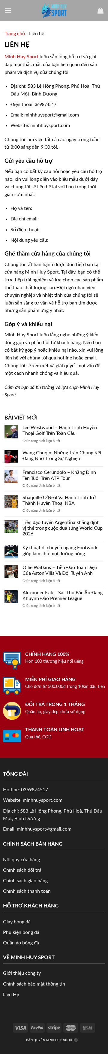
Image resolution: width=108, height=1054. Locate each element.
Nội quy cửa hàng (21, 859)
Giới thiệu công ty (22, 973)
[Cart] (101, 10)
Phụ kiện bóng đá (21, 932)
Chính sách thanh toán (27, 891)
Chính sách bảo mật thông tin (34, 984)
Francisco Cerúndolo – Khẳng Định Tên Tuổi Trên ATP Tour (59, 475)
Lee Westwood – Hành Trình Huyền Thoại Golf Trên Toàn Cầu (59, 430)
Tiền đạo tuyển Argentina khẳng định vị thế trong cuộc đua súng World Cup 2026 (62, 528)
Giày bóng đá (17, 921)
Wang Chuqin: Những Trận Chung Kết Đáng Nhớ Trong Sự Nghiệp (62, 455)
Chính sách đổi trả (22, 870)
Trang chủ (14, 33)
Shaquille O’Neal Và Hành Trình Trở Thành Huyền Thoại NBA (59, 500)
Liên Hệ (11, 994)
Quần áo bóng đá (21, 942)
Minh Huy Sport (21, 56)
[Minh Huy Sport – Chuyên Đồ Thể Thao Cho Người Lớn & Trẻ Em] (54, 11)
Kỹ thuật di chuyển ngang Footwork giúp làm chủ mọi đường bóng (60, 550)
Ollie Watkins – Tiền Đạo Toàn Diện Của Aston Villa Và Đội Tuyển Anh (59, 570)
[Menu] (8, 10)
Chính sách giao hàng (25, 880)
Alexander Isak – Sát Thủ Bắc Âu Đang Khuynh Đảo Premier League (62, 595)
